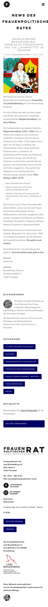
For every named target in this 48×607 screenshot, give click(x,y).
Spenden (10, 529)
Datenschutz (8, 502)
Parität (9, 391)
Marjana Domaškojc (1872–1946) (18, 131)
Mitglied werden (14, 521)
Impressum (8, 499)
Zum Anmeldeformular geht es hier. (28, 252)
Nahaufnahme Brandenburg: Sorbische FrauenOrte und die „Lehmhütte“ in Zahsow (24, 44)
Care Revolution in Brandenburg (20, 369)
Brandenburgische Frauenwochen (21, 361)
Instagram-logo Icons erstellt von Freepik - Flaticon (23, 507)
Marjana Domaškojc (28, 119)
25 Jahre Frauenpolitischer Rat (19, 346)
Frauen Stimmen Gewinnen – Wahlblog (22, 376)
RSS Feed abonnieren (16, 424)
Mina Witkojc (9, 122)
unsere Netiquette (29, 410)
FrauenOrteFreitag (14, 384)
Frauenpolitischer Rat (20, 55)
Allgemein (10, 354)
